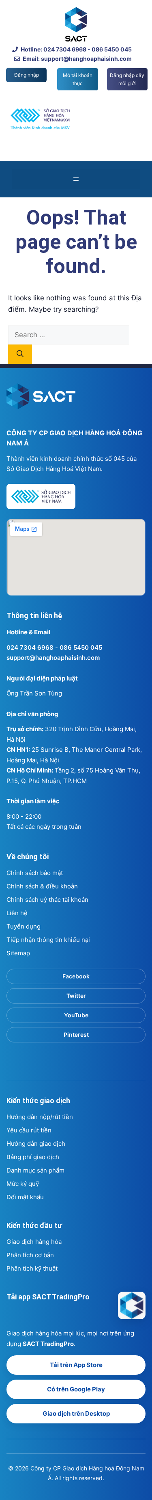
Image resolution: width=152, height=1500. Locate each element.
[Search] (20, 354)
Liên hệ (17, 913)
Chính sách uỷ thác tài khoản (47, 899)
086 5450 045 (81, 647)
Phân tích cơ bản (30, 1255)
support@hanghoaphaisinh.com (53, 657)
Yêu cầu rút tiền (28, 1130)
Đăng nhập (26, 75)
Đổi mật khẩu (25, 1197)
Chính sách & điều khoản (42, 886)
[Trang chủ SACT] (40, 400)
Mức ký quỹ (22, 1184)
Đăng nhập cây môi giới (127, 79)
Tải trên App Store (76, 1365)
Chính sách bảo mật (34, 873)
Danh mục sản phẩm (35, 1170)
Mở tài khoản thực (77, 79)
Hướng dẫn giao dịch (35, 1143)
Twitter (76, 995)
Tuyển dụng (23, 926)
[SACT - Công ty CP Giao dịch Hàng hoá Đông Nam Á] (132, 1305)
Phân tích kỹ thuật (32, 1268)
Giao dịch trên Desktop (76, 1413)
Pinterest (76, 1034)
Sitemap (18, 953)
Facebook (76, 976)
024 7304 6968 (30, 647)
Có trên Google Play (76, 1389)
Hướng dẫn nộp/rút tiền (39, 1117)
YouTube (76, 1015)
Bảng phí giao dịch (32, 1157)
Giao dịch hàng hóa (34, 1241)
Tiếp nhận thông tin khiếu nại (48, 940)
